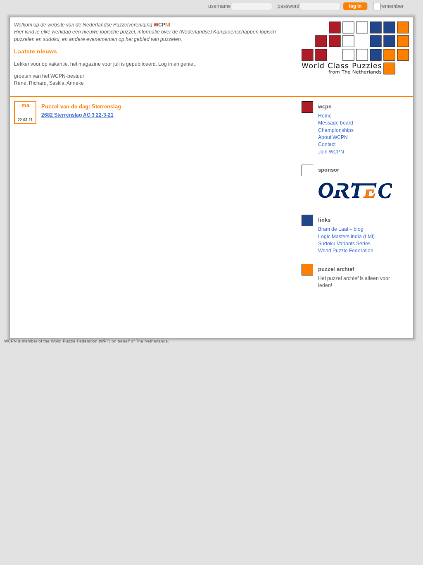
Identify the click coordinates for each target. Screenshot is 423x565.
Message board (335, 122)
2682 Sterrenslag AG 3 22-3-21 (77, 115)
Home (325, 115)
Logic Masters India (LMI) (346, 236)
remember (392, 6)
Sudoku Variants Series (344, 243)
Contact (326, 144)
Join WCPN (331, 151)
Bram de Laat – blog (341, 229)
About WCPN (333, 137)
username (219, 6)
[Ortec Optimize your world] (357, 190)
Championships (336, 130)
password (288, 6)
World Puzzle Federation (345, 250)
